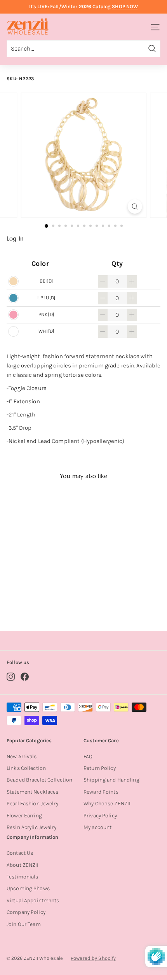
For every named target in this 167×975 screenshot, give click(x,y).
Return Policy (100, 768)
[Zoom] (134, 206)
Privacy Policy (100, 815)
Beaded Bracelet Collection (39, 779)
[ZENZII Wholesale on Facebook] (25, 677)
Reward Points (101, 792)
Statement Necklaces (32, 792)
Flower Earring (24, 815)
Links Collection (26, 768)
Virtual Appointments (33, 900)
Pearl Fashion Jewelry (32, 803)
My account (97, 827)
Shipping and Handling (111, 779)
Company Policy (26, 912)
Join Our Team (24, 924)
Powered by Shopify (93, 958)
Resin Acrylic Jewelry (31, 827)
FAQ (88, 756)
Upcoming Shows (28, 888)
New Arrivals (22, 756)
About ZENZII (23, 865)
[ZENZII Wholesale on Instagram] (11, 677)
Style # (42, 593)
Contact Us (20, 853)
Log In (15, 238)
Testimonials (22, 876)
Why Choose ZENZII (107, 803)
